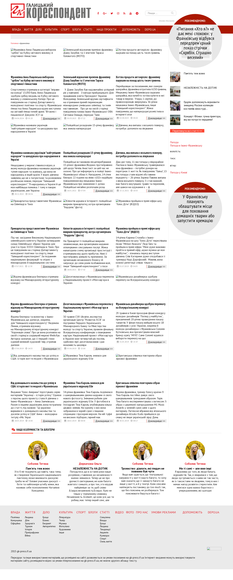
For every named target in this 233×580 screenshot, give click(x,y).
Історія (28, 529)
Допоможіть (131, 29)
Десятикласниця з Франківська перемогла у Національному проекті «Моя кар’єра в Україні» (88, 307)
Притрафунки (32, 532)
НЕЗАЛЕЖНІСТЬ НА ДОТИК (200, 87)
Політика (15, 517)
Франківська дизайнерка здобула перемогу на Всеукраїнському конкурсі (140, 305)
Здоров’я (30, 523)
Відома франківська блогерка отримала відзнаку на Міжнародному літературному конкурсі (35, 307)
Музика (63, 523)
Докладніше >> (51, 118)
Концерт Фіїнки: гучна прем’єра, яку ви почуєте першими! (202, 118)
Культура (51, 29)
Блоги (76, 29)
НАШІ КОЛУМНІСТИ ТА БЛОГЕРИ (35, 429)
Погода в (186, 145)
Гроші (45, 517)
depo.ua (150, 29)
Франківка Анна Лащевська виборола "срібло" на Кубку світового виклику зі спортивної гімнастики (32, 80)
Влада (16, 29)
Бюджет (47, 523)
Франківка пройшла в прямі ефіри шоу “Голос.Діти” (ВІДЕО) (138, 230)
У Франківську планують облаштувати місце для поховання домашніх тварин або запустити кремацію (195, 208)
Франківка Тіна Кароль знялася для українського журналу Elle (83, 384)
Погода (174, 142)
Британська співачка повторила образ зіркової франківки (138, 384)
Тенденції (105, 529)
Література (64, 517)
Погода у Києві (178, 172)
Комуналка (16, 520)
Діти (27, 520)
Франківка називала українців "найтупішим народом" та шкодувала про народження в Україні (36, 156)
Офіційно (15, 523)
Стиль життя (106, 541)
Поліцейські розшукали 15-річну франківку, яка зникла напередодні (88, 154)
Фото (130, 512)
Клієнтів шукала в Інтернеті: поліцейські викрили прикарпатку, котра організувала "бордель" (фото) (87, 232)
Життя (28, 29)
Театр (62, 520)
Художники (65, 529)
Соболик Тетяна (37, 463)
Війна (27, 535)
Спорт (65, 29)
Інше (61, 532)
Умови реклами (166, 21)
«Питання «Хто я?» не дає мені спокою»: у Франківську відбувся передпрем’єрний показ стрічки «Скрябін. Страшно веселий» (195, 42)
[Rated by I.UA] (214, 549)
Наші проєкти (106, 29)
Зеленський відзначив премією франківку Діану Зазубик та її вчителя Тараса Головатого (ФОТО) (86, 80)
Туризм (28, 526)
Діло (38, 29)
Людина (29, 517)
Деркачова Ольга (90, 463)
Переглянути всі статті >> (187, 130)
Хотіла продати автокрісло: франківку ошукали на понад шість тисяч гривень (138, 78)
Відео (119, 512)
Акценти (104, 532)
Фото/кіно (64, 526)
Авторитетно (49, 526)
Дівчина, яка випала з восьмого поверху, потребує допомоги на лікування (139, 154)
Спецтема (105, 517)
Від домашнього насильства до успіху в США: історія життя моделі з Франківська (34, 384)
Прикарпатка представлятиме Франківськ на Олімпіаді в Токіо (35, 230)
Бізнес (46, 520)
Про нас (142, 512)
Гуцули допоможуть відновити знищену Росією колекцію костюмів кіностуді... (201, 105)
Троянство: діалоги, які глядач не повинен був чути (142, 470)
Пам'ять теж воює (194, 73)
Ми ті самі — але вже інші (195, 468)
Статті (87, 29)
